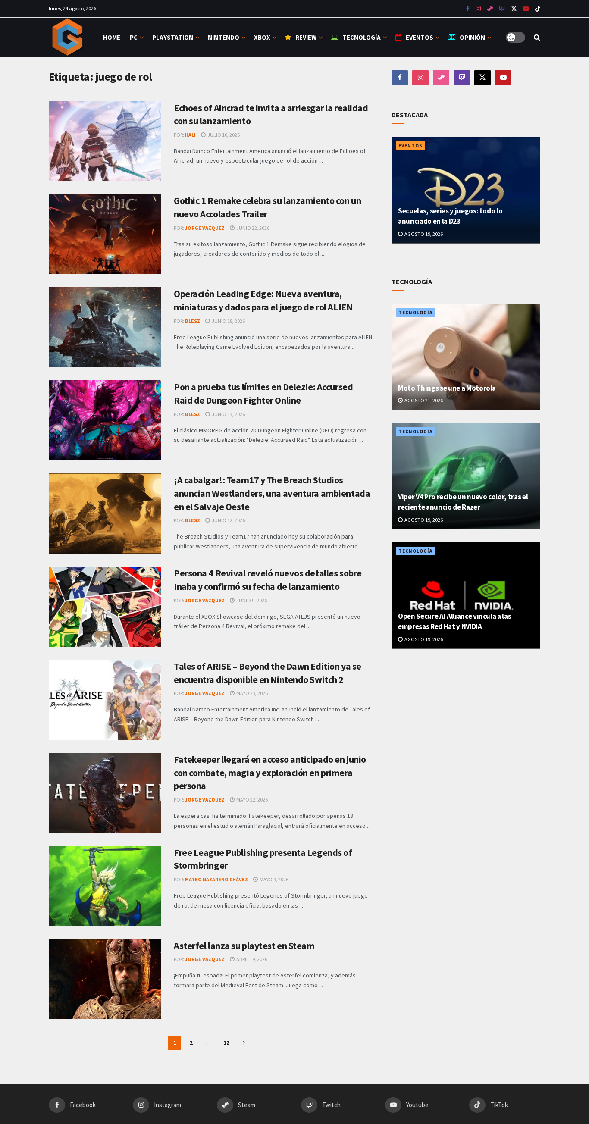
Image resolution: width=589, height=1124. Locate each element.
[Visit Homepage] (68, 37)
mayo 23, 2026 (251, 693)
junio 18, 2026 (228, 321)
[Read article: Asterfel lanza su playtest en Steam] (105, 979)
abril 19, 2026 (251, 959)
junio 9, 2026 (251, 600)
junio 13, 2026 (228, 414)
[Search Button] (537, 37)
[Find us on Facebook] (468, 9)
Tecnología (361, 37)
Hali (190, 134)
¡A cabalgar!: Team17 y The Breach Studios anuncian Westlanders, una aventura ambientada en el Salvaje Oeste (272, 493)
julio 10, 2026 (223, 134)
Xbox (262, 37)
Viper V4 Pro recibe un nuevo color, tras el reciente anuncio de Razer (463, 502)
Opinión (472, 37)
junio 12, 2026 (228, 520)
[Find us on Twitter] (514, 9)
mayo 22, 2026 (251, 799)
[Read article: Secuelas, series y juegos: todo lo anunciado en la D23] (466, 190)
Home (111, 37)
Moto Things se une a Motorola (447, 388)
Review (305, 37)
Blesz (192, 321)
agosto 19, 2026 (423, 234)
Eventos (419, 37)
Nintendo (223, 37)
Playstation (172, 37)
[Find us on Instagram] (478, 9)
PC (134, 37)
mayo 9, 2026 (273, 879)
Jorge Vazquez (205, 228)
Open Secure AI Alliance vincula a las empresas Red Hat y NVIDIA (454, 621)
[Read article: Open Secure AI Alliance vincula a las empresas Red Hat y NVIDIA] (466, 595)
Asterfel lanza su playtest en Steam (244, 945)
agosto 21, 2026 (423, 400)
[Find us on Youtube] (502, 9)
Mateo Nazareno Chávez (216, 879)
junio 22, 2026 (252, 228)
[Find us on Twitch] (462, 77)
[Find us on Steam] (490, 9)
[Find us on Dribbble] (441, 77)
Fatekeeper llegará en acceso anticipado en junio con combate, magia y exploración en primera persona (270, 772)
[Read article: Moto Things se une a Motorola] (466, 357)
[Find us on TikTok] (537, 9)
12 (226, 1042)
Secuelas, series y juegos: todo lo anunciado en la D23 (450, 216)
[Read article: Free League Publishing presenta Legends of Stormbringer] (105, 886)
